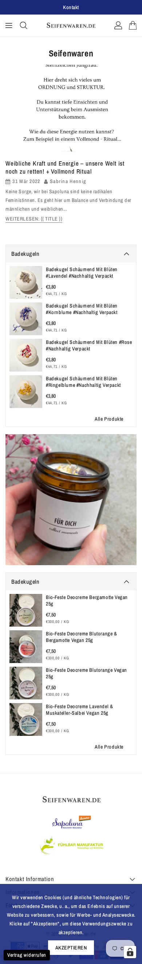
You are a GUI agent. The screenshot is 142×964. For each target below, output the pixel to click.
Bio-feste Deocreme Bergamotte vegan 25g (87, 600)
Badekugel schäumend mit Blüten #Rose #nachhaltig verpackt (89, 345)
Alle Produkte (109, 419)
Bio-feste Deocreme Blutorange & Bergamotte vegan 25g (81, 636)
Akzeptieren (71, 947)
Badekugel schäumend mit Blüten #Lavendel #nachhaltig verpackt (82, 272)
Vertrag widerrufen (26, 955)
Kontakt (71, 7)
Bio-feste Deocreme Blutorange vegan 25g (86, 673)
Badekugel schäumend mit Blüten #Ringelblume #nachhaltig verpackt (83, 381)
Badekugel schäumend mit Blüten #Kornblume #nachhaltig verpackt (82, 309)
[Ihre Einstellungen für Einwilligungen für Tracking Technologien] (130, 952)
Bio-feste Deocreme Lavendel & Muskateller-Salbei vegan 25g (79, 709)
